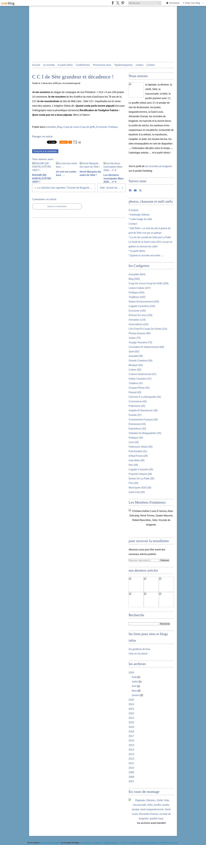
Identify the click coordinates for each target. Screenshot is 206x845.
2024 (131, 704)
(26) (141, 478)
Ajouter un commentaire (57, 206)
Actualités (50, 127)
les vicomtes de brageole (158, 166)
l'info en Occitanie (138, 653)
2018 (131, 731)
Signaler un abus (111, 843)
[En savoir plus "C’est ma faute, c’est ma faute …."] (136, 584)
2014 (131, 749)
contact (139, 65)
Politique (113, 127)
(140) (137, 310)
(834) (137, 274)
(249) (148, 283)
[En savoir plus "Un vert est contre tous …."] (166, 584)
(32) (134, 442)
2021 (131, 718)
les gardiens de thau (139, 649)
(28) (136, 460)
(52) (135, 369)
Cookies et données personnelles (144, 843)
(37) (135, 415)
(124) (137, 319)
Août (134, 677)
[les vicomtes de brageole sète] (136, 90)
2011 (131, 763)
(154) (142, 306)
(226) (144, 301)
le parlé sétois (65, 65)
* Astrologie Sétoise (139, 214)
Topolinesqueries (123, 65)
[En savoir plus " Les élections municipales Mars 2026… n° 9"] (166, 599)
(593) (134, 279)
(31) (138, 451)
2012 (131, 758)
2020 (131, 722)
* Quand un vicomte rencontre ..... (146, 255)
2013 (131, 754)
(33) (137, 428)
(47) (142, 374)
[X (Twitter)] (118, 3)
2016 (131, 740)
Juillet (135, 681)
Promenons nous (102, 65)
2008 (131, 777)
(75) (135, 338)
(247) (140, 288)
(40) (138, 401)
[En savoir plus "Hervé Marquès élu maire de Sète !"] (136, 599)
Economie (101, 127)
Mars (134, 690)
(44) (145, 397)
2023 (131, 709)
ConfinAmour (83, 65)
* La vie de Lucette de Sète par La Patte (150, 237)
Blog (59, 127)
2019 (131, 727)
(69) (146, 347)
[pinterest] (123, 3)
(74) (140, 342)
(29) (138, 456)
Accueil (36, 65)
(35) (143, 419)
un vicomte (49, 65)
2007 (131, 781)
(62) (134, 351)
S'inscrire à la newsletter (45, 151)
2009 (131, 772)
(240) (136, 292)
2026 (131, 672)
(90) (140, 333)
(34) (137, 424)
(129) (140, 315)
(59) (136, 356)
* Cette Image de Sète (140, 219)
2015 (131, 745)
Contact (150, 65)
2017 (131, 736)
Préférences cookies (169, 843)
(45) (139, 388)
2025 (131, 699)
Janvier (135, 695)
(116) (138, 324)
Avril (134, 686)
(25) (137, 492)
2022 (131, 713)
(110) (148, 329)
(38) (143, 410)
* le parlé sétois (137, 251)
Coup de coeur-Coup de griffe (79, 127)
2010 (131, 768)
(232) (137, 297)
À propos (133, 210)
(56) (140, 360)
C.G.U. (124, 843)
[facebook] (113, 3)
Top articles (87, 843)
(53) (136, 365)
